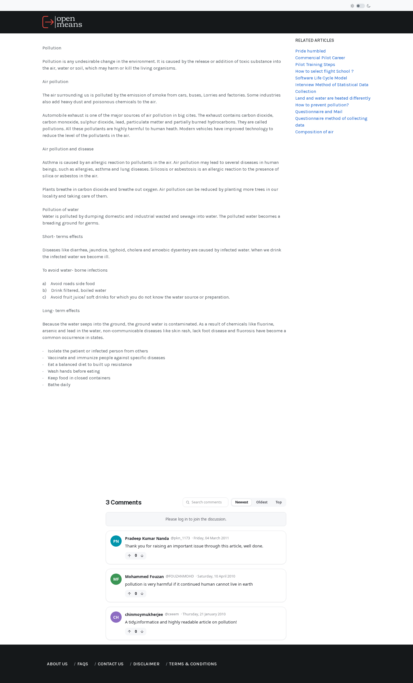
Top (279, 502)
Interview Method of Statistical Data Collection (331, 88)
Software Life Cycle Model (321, 78)
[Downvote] (142, 556)
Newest (241, 502)
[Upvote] (129, 556)
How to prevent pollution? (322, 104)
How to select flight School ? (324, 71)
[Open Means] (62, 21)
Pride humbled (310, 51)
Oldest (261, 502)
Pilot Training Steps (315, 64)
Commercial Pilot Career (320, 57)
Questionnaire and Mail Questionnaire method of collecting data (331, 118)
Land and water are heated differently (332, 98)
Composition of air (314, 131)
